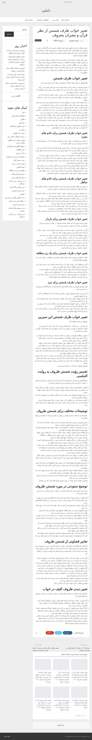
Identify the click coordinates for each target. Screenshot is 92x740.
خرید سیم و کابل (19, 160)
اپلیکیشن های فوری (18, 116)
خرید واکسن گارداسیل (17, 187)
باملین (46, 10)
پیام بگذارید (60, 725)
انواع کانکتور (20, 167)
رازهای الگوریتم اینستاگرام (16, 146)
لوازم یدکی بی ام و (18, 164)
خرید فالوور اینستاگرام (17, 126)
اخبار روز (56, 20)
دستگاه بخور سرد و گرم (17, 201)
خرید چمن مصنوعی (18, 191)
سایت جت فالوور (19, 133)
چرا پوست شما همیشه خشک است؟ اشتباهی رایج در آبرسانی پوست (15, 85)
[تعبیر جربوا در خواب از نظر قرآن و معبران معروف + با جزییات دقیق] (79, 692)
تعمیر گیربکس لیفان (18, 174)
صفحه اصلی (65, 20)
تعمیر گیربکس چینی (18, 177)
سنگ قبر (22, 123)
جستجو (24, 29)
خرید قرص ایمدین (19, 204)
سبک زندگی (29, 20)
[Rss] (2, 736)
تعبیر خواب (38, 40)
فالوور (23, 119)
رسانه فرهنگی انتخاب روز (16, 137)
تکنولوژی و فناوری (43, 20)
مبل (23, 112)
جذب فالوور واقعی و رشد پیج (15, 198)
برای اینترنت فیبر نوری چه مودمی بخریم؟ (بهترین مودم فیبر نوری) (15, 77)
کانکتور (22, 194)
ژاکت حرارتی (20, 153)
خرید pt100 (21, 150)
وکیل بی (22, 130)
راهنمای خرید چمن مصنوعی (15, 157)
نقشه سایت (68, 2)
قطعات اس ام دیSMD (17, 170)
